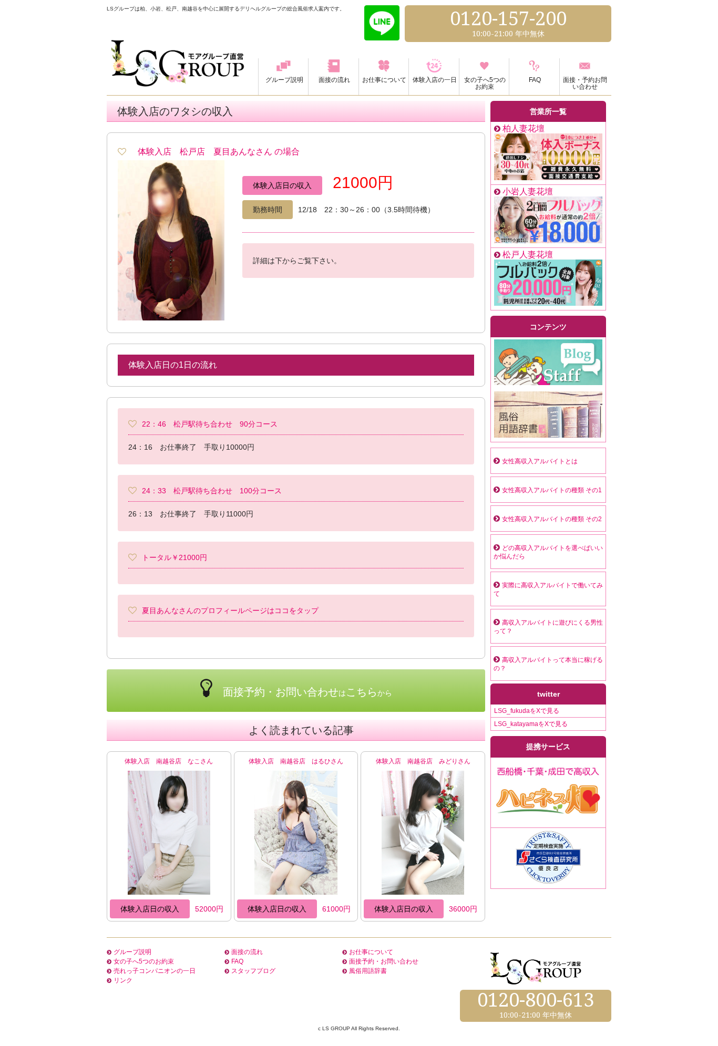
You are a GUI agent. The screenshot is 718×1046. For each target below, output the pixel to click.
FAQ (237, 961)
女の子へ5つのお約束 (144, 961)
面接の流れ (247, 952)
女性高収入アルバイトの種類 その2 (552, 519)
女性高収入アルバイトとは (540, 461)
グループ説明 (132, 952)
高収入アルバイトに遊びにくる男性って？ (548, 627)
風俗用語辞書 (368, 971)
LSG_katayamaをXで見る (531, 724)
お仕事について (371, 952)
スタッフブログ (253, 971)
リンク (123, 980)
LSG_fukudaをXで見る (526, 710)
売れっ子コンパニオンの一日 (155, 971)
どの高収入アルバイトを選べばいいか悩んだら (548, 552)
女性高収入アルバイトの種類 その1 (552, 490)
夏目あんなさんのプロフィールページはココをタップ (230, 610)
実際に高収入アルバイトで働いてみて (548, 589)
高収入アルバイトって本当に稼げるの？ (548, 664)
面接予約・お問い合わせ (383, 961)
